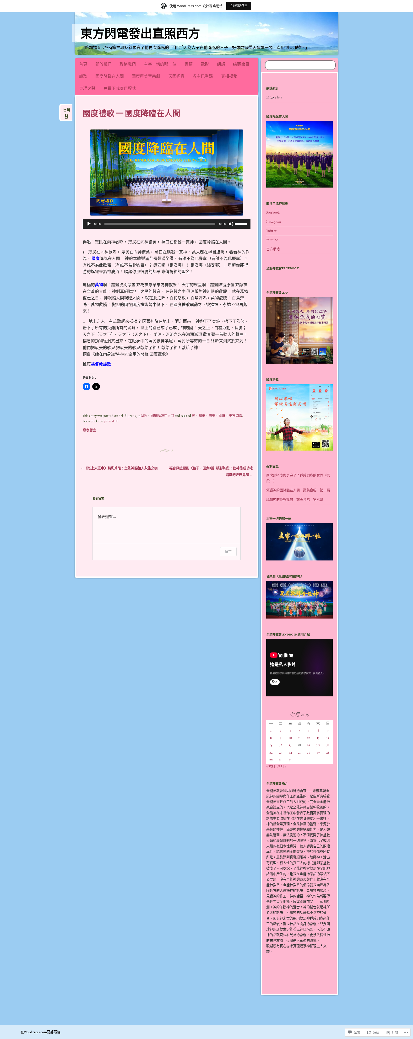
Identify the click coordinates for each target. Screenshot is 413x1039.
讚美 (212, 415)
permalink (111, 421)
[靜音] (230, 223)
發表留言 (89, 430)
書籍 (189, 64)
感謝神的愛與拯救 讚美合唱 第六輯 (294, 499)
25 (299, 752)
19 (308, 745)
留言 (228, 551)
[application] (166, 224)
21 (327, 745)
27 (318, 752)
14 (327, 737)
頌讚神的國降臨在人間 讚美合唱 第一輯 (298, 490)
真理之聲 (87, 88)
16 (280, 745)
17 (290, 745)
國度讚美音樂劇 (146, 76)
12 (308, 737)
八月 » (281, 766)
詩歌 (83, 76)
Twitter (271, 230)
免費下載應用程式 (119, 88)
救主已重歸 (203, 76)
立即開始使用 (238, 6)
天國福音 (176, 76)
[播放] (89, 223)
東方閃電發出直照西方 (140, 34)
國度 (222, 415)
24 (290, 752)
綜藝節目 (241, 64)
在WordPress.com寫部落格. (41, 1032)
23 (280, 752)
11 (299, 737)
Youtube (272, 239)
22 (271, 752)
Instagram (273, 221)
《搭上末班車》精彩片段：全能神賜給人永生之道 (119, 468)
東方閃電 (235, 415)
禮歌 (202, 415)
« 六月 (270, 766)
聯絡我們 (128, 64)
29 (271, 759)
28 (328, 752)
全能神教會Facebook (282, 268)
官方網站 (273, 249)
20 (318, 745)
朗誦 (221, 64)
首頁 (83, 64)
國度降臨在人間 (109, 76)
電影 (205, 64)
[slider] (241, 223)
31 (290, 759)
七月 (66, 112)
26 (308, 752)
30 (281, 759)
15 (271, 745)
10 (290, 737)
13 (318, 737)
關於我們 (103, 64)
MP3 (144, 415)
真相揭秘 (229, 76)
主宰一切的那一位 (160, 64)
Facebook (273, 212)
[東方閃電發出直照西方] (240, 33)
